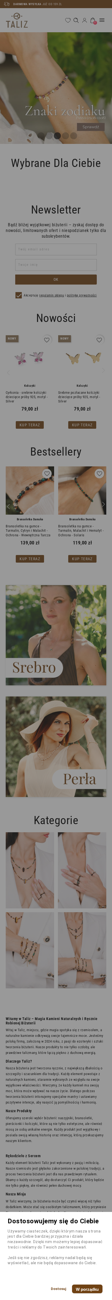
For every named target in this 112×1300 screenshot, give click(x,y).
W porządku (87, 1289)
